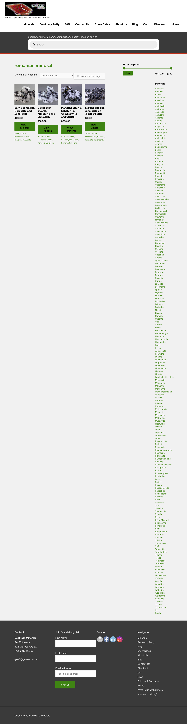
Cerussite (159, 193)
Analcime (159, 100)
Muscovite (160, 421)
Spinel (158, 528)
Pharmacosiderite (163, 450)
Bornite (158, 167)
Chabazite (160, 196)
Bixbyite (159, 164)
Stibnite (158, 537)
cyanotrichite (161, 260)
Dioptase (159, 275)
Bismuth (159, 161)
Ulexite (158, 566)
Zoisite (158, 613)
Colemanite (160, 231)
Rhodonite (160, 491)
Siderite (158, 514)
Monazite (159, 412)
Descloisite (160, 269)
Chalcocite (160, 202)
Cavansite (160, 187)
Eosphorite (160, 286)
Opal (157, 429)
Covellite (159, 246)
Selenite (159, 508)
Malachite (159, 386)
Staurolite (159, 534)
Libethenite (160, 368)
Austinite (159, 141)
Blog (135, 24)
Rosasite (159, 496)
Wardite (158, 581)
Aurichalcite (160, 138)
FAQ (67, 24)
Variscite (159, 572)
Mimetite (159, 406)
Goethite (159, 319)
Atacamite (160, 135)
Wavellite (159, 584)
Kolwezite (159, 354)
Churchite (159, 217)
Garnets (159, 316)
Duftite (158, 281)
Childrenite (160, 208)
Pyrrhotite (160, 476)
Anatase (159, 103)
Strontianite (160, 543)
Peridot (158, 444)
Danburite (160, 263)
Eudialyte (159, 298)
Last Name (61, 653)
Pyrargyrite (160, 467)
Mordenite (160, 415)
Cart (146, 24)
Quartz (26, 137)
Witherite (159, 590)
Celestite (159, 190)
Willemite (159, 587)
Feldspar (159, 304)
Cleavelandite (161, 222)
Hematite (159, 336)
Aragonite (159, 126)
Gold (157, 321)
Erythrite (159, 292)
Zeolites (159, 601)
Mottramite (160, 418)
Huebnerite (160, 342)
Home (175, 24)
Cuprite (158, 257)
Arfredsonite (161, 129)
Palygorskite (161, 441)
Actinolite (159, 88)
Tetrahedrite (99, 140)
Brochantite (160, 173)
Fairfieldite (160, 301)
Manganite (160, 389)
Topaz (158, 558)
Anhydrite (159, 115)
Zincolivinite (160, 607)
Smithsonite (160, 523)
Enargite (159, 284)
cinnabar (159, 219)
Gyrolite (158, 324)
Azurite (158, 144)
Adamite (159, 91)
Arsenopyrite (161, 132)
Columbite (160, 234)
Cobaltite (159, 228)
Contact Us (82, 24)
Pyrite (94, 133)
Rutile (157, 499)
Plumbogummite (163, 458)
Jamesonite (160, 351)
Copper (158, 240)
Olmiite (158, 426)
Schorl (158, 505)
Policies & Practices (148, 681)
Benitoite (159, 155)
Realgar (158, 485)
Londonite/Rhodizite (164, 377)
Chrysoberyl (161, 211)
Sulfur (158, 546)
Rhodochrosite (90, 137)
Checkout (160, 24)
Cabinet (23, 133)
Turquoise (160, 563)
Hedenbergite (161, 333)
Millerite (158, 403)
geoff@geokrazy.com (26, 659)
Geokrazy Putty (50, 24)
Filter (127, 73)
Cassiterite (160, 184)
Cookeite (159, 237)
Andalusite (160, 106)
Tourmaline (160, 560)
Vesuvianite (160, 575)
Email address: (63, 668)
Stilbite (158, 540)
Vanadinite (160, 569)
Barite (16, 133)
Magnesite (160, 380)
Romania (18, 140)
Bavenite (159, 152)
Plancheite (160, 456)
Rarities (158, 482)
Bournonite (160, 170)
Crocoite (159, 252)
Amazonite (160, 97)
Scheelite (159, 502)
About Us (121, 24)
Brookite (159, 176)
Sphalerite (26, 140)
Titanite (158, 555)
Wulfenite (159, 598)
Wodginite (160, 593)
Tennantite (160, 549)
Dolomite (159, 278)
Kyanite (158, 356)
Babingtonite (161, 147)
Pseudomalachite (163, 464)
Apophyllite (160, 123)
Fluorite (158, 310)
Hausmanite (160, 330)
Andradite (160, 109)
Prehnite (159, 461)
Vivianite (159, 578)
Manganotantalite (163, 391)
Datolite (158, 266)
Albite (158, 94)
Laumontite (160, 359)
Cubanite (159, 254)
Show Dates (102, 24)
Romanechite (161, 493)
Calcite (71, 136)
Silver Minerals (162, 520)
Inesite (158, 348)
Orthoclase (160, 435)
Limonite (159, 371)
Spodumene (161, 531)
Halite (158, 327)
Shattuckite (160, 511)
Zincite (158, 604)
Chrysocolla (160, 214)
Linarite (158, 374)
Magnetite (160, 383)
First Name (61, 637)
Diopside (159, 272)
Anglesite (159, 112)
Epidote (158, 289)
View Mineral (24, 126)
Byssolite (159, 179)
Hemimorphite (161, 339)
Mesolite (159, 397)
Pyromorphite (161, 473)
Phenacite (160, 453)
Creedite (159, 249)
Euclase (158, 295)
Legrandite (160, 362)
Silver (157, 517)
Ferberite (159, 307)
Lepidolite (160, 365)
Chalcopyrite (66, 140)
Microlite (159, 400)
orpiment (159, 432)
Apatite (158, 120)
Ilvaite (158, 345)
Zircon (158, 610)
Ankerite (159, 117)
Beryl (157, 158)
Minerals (29, 24)
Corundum (160, 243)
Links (140, 676)
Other (158, 438)
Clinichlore (160, 225)
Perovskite (160, 447)
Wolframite (160, 595)
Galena (158, 313)
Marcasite (18, 137)
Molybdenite (161, 409)
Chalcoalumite (162, 199)
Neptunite (160, 423)
